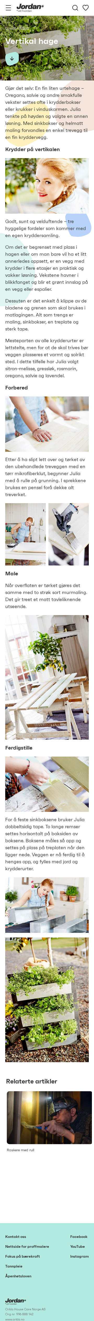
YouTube (77, 1247)
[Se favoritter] (85, 8)
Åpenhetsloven (18, 1276)
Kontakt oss (15, 1237)
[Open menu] (8, 8)
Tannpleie (13, 1266)
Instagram (79, 1256)
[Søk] (75, 8)
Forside (10, 28)
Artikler (24, 28)
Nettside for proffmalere (27, 1247)
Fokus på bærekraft (22, 1256)
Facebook (78, 1237)
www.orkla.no (15, 1319)
